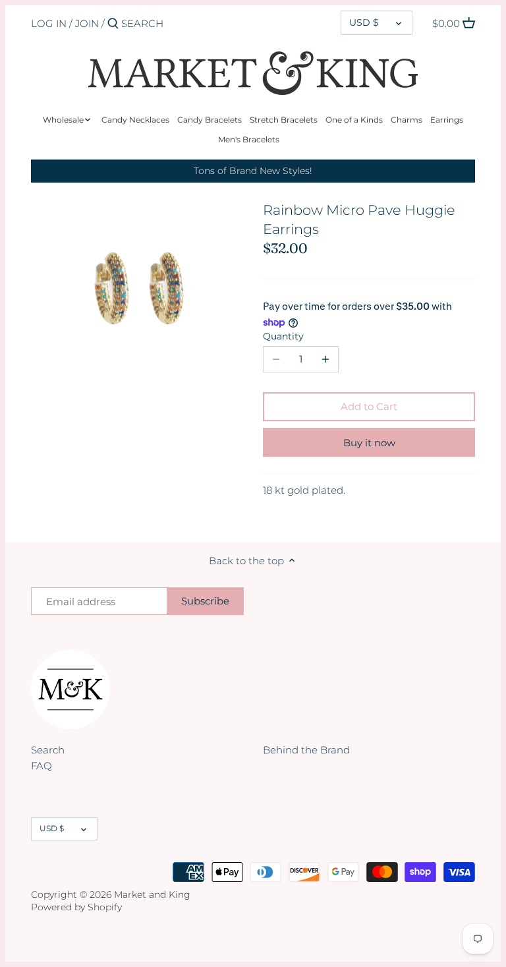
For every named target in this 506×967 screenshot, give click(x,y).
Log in (49, 23)
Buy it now (369, 442)
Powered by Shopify (76, 907)
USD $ (364, 22)
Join (87, 23)
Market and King (152, 894)
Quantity (283, 336)
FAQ (41, 765)
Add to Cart (369, 406)
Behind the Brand (306, 750)
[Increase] (325, 359)
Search (48, 750)
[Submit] (113, 24)
